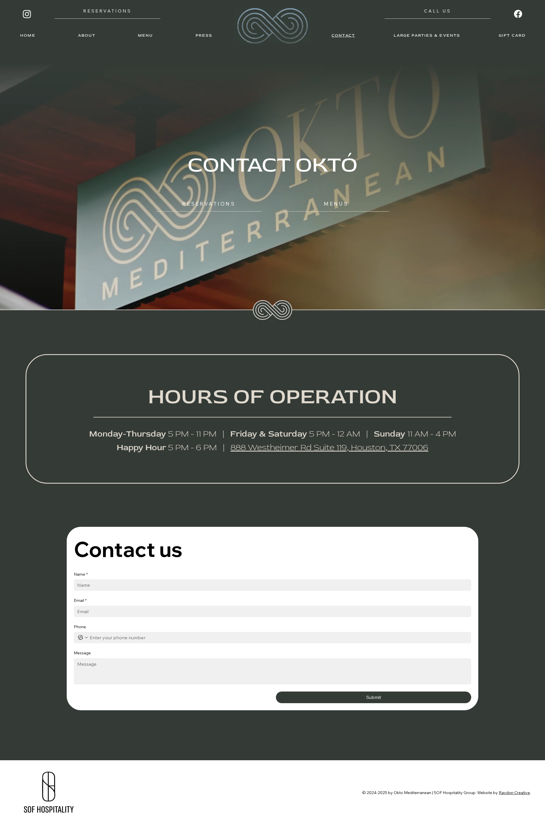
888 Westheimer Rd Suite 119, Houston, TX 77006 (329, 447)
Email (80, 600)
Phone (80, 626)
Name (81, 574)
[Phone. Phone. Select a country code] (83, 637)
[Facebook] (518, 14)
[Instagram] (27, 14)
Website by (488, 792)
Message (82, 652)
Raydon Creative (514, 792)
